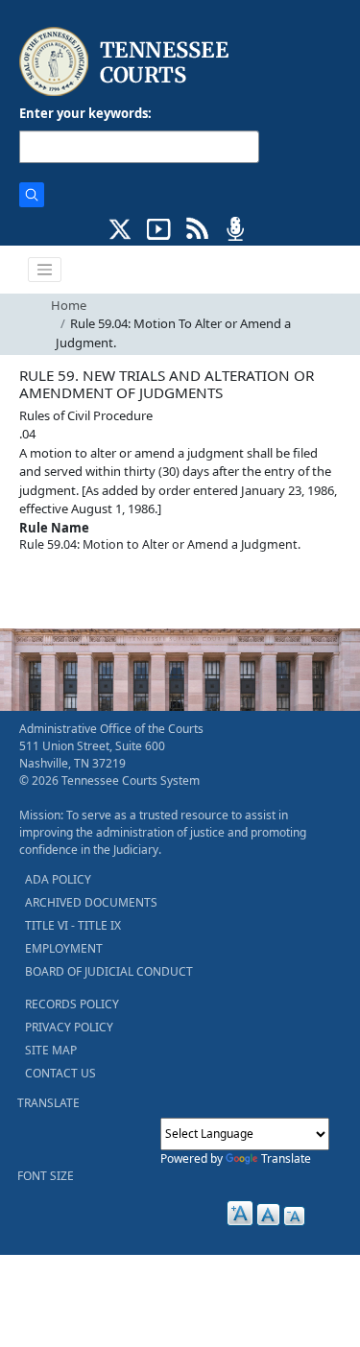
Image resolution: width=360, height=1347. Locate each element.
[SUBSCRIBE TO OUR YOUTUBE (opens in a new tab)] (159, 227)
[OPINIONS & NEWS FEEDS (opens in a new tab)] (197, 227)
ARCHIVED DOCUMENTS (91, 902)
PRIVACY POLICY (69, 1027)
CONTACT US (60, 1073)
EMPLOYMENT (64, 948)
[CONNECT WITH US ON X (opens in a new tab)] (120, 227)
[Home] (126, 62)
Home (68, 305)
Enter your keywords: (85, 113)
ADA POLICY (58, 879)
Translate (286, 1158)
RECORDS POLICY (72, 1004)
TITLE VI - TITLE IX (73, 925)
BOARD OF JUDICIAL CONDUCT (109, 971)
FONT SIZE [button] (45, 1176)
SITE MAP (51, 1050)
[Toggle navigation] (45, 269)
